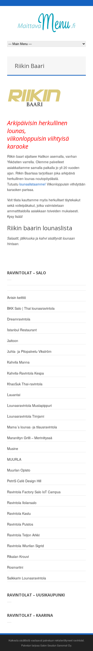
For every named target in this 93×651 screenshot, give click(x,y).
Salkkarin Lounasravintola (26, 578)
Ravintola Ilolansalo (21, 502)
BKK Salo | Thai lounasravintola (31, 308)
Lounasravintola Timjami (25, 416)
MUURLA (14, 459)
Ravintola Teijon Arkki (23, 535)
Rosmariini (15, 567)
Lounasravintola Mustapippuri (29, 405)
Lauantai (13, 394)
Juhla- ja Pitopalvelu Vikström (29, 351)
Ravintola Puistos (20, 524)
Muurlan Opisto (18, 470)
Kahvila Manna (18, 362)
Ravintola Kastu (19, 513)
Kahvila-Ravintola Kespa (25, 373)
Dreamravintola (18, 319)
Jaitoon (12, 340)
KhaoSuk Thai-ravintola (24, 384)
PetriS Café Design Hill (24, 480)
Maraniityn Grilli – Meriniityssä (29, 437)
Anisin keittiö (16, 297)
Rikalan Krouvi (18, 556)
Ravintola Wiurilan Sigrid (25, 545)
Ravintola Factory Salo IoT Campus (34, 491)
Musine (12, 448)
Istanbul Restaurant (22, 329)
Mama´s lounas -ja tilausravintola (32, 427)
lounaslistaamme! (32, 184)
